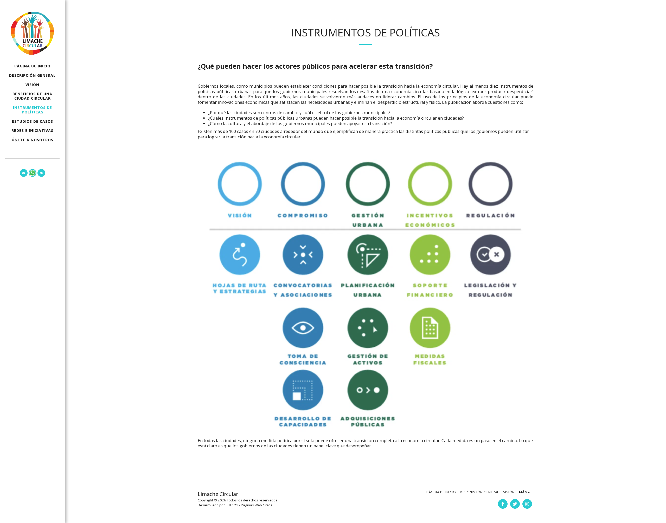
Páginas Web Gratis (256, 505)
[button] (24, 173)
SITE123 (232, 505)
